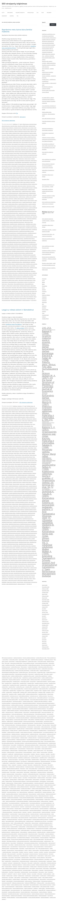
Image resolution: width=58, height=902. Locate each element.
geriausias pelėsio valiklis (12, 699)
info (45, 750)
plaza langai (21, 280)
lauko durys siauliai (6, 187)
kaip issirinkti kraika (32, 770)
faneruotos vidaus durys (9, 149)
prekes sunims (5, 759)
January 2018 (45, 612)
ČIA (17, 113)
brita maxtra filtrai (33, 775)
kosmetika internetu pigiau (7, 795)
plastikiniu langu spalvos (12, 280)
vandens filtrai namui (15, 667)
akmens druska (35, 823)
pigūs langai (27, 222)
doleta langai (16, 142)
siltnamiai (5, 726)
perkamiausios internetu (17, 870)
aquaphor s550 (23, 692)
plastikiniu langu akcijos (25, 549)
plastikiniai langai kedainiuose (28, 242)
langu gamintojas (29, 173)
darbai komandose (48, 347)
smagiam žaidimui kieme (28, 701)
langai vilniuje (28, 169)
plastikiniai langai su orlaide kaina (21, 256)
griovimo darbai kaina (23, 794)
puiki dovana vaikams (17, 701)
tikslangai (34, 293)
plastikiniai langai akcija (15, 229)
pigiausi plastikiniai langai (24, 504)
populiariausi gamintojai (12, 819)
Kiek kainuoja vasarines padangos (14, 741)
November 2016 (45, 623)
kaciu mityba (13, 745)
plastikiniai (28, 226)
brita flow (15, 777)
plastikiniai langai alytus (13, 231)
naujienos (43, 754)
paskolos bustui (52, 743)
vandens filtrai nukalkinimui (21, 661)
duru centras (31, 142)
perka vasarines (14, 810)
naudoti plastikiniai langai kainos (24, 489)
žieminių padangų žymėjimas (29, 657)
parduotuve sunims (25, 803)
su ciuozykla (42, 779)
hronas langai (16, 437)
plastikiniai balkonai (19, 509)
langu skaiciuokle (19, 466)
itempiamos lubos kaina (10, 725)
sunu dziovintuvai (21, 748)
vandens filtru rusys (20, 686)
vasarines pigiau (17, 808)
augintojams (4, 765)
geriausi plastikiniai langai (27, 151)
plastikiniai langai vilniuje (25, 260)
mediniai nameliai (41, 777)
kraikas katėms (33, 772)
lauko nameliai (6, 779)
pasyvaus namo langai (10, 220)
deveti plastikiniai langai (27, 140)
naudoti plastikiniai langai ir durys (24, 206)
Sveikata (44, 311)
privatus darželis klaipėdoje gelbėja (26, 797)
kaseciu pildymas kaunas (14, 790)
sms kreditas (50, 821)
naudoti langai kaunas (27, 202)
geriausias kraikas (10, 774)
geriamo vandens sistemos (14, 679)
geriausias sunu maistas (21, 770)
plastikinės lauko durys (7, 226)
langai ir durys (28, 158)
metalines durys (15, 200)
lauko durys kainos (22, 186)
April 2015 (44, 643)
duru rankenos (21, 144)
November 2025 (45, 587)
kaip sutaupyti (38, 755)
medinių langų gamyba (19, 198)
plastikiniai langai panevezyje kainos (29, 533)
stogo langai (25, 573)
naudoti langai (8, 202)
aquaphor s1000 (6, 688)
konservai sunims (30, 748)
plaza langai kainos (28, 280)
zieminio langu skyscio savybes (20, 719)
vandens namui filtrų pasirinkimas (22, 670)
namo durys (22, 484)
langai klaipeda (17, 162)
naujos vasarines (10, 808)
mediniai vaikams (50, 875)
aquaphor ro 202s (13, 694)
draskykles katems (34, 730)
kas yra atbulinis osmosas (28, 663)
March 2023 (44, 594)
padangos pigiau (23, 737)
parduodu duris (20, 216)
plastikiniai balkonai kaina (12, 227)
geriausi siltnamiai (51, 759)
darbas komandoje (47, 352)
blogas (9, 765)
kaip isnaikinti (4, 786)
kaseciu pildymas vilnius (7, 888)
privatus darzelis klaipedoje (22, 801)
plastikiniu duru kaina (6, 265)
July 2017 (44, 616)
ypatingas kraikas (35, 759)
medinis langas (22, 196)
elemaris (20, 777)
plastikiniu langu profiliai (27, 276)
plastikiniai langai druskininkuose (9, 233)
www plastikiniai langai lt (16, 300)
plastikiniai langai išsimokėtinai (14, 324)
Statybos (20, 406)
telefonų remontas (43, 696)
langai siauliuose (15, 451)
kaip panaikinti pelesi (34, 884)
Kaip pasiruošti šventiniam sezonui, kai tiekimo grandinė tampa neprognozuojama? (48, 45)
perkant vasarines (52, 815)
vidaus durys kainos (9, 296)
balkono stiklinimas (9, 131)
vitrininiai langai (29, 298)
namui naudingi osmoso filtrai (41, 663)
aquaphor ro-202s (29, 690)
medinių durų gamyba (31, 196)
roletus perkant (20, 328)
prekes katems (51, 757)
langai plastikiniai (21, 166)
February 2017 (45, 621)
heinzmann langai (9, 153)
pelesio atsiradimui (28, 819)
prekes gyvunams (10, 752)
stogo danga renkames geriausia (32, 785)
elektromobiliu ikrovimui (43, 743)
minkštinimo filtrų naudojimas (37, 659)
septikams (32, 790)
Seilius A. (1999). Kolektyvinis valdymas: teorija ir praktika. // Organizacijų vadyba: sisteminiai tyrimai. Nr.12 (48, 476)
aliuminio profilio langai (23, 126)
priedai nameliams (47, 873)
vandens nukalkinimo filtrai (47, 677)
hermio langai (16, 153)
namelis (39, 877)
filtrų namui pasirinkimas (46, 665)
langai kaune (11, 162)
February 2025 (45, 588)
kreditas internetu (14, 730)
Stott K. (50, 491)
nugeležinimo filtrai (42, 694)
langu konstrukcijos (24, 178)
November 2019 (45, 605)
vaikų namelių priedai (44, 886)
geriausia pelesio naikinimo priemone (40, 819)
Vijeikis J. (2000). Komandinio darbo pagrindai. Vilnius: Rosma (48, 534)
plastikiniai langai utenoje (13, 260)
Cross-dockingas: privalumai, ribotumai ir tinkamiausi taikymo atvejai (49, 107)
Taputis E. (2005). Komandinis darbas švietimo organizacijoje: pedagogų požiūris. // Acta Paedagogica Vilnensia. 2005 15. (48, 506)
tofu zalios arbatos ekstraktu (8, 743)
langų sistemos (26, 182)
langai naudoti (14, 164)
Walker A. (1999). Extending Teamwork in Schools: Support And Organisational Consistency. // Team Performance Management (49, 562)
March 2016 (44, 628)
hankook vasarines (6, 810)
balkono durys (10, 129)
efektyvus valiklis (20, 785)
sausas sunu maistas (13, 759)
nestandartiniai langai (31, 213)
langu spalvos (9, 184)
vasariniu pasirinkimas (24, 810)
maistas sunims (12, 770)
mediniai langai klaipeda (21, 477)
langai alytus (15, 158)
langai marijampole (16, 446)
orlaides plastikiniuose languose (23, 215)
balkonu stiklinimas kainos (13, 135)
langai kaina (27, 160)
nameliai (54, 777)
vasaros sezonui (43, 815)
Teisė (42, 12)
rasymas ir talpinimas (40, 804)
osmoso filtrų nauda (13, 659)
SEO (37, 12)
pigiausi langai (26, 220)
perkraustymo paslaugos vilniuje (31, 745)
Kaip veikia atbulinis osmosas (48, 118)
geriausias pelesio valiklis (35, 712)
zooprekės (25, 774)
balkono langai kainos (7, 413)
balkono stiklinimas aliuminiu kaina (22, 131)
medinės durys (19, 471)
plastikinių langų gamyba (12, 269)
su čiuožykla (48, 779)
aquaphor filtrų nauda (14, 685)
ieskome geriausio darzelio (7, 723)
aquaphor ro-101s (36, 686)
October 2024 (45, 592)
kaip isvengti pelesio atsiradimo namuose (39, 699)
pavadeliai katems (35, 757)
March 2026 (44, 585)
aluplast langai (32, 126)
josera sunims (44, 746)
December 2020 (45, 599)
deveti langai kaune (17, 140)
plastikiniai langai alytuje (21, 513)
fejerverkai (30, 765)
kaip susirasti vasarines (23, 817)
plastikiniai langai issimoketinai (26, 235)
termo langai (27, 291)
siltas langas (19, 287)
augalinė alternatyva (18, 754)
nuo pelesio (53, 799)
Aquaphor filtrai (45, 179)
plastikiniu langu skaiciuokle (20, 562)
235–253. (47, 327)
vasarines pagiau (13, 814)
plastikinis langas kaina (20, 264)
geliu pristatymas (32, 794)
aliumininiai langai (6, 126)
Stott (44, 491)
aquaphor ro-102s (45, 686)
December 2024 (45, 590)
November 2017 (45, 614)
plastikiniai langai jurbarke (31, 236)
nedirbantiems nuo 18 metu (40, 821)
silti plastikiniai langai (32, 287)
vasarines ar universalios (29, 804)
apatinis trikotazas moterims (32, 795)
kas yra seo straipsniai (46, 712)
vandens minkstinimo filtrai (31, 694)
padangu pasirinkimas (21, 739)
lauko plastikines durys (16, 187)
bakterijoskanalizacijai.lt (44, 795)
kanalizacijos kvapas (29, 766)
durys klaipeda (20, 146)
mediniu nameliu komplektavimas (39, 788)
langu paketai (21, 180)
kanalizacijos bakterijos (40, 766)
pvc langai (30, 282)
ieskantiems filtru (37, 765)
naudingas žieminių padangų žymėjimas (37, 708)
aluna (39, 775)
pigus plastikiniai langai (24, 506)
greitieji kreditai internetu (43, 826)
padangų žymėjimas (18, 657)
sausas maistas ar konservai (26, 732)
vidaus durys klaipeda (28, 296)
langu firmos (29, 171)
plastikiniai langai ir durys (18, 517)
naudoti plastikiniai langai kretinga (16, 493)
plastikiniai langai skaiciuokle (29, 255)
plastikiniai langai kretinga (12, 246)
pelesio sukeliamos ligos (20, 821)
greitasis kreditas (29, 728)
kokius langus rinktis (18, 157)
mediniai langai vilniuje (24, 478)
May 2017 (44, 618)
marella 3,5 (10, 873)
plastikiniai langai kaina (7, 238)
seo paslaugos (46, 490)
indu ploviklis (4, 892)
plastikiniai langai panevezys (18, 251)
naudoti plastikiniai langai (10, 206)
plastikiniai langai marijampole (27, 529)
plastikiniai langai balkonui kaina (26, 231)
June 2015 (44, 639)
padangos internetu (16, 734)
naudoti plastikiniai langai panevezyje (14, 211)
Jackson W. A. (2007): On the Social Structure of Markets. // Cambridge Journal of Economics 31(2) (49, 384)
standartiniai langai (27, 289)
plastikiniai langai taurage (22, 540)
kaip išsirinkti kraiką (48, 870)
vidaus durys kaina (28, 578)
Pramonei (44, 300)
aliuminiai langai (32, 124)
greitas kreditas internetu (46, 728)
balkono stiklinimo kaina (14, 133)
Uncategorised (45, 315)
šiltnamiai (48, 768)
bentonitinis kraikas (23, 750)
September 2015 (45, 634)
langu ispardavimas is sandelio (15, 177)
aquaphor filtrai (16, 681)
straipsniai (14, 765)
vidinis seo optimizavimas (29, 714)
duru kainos (8, 144)
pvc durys (25, 282)
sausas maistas (19, 772)
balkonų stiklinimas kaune (25, 135)
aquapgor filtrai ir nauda (33, 685)
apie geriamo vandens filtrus (16, 663)
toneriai (48, 788)
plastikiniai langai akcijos (26, 229)
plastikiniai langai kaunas (25, 240)
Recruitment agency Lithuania (19, 781)
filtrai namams (24, 667)
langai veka (22, 169)
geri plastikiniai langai (9, 151)
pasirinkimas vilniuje (48, 721)
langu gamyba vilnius (21, 175)
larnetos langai (18, 468)
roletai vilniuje (26, 567)
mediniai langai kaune (23, 193)
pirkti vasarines (52, 810)
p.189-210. (47, 419)
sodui (27, 768)
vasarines (22, 806)
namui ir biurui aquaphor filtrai (16, 688)
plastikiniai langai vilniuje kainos (26, 544)
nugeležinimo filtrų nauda (28, 676)
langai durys (21, 158)
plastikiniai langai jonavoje (19, 236)
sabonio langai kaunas (25, 285)
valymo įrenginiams (25, 790)
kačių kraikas (26, 772)
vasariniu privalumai (46, 812)
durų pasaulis (15, 144)
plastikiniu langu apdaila (13, 267)
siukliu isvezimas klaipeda (33, 879)
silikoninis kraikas (14, 750)
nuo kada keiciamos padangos (44, 737)
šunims (34, 752)
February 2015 (45, 647)
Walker (45, 549)
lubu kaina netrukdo (38, 723)
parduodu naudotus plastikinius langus (17, 218)
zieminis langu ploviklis (32, 736)
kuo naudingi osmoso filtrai (21, 665)
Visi (17, 16)
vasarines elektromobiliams (35, 810)
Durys (43, 287)
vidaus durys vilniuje (14, 298)
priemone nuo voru (14, 696)
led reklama (53, 761)
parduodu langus (28, 216)
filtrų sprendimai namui (22, 668)
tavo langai (21, 291)
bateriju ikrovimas (23, 792)
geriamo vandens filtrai (32, 692)
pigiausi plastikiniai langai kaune (17, 222)
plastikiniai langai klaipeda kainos (21, 244)
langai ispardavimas (11, 160)
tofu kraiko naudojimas (44, 850)
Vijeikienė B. (48, 524)
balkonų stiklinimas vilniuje (11, 418)
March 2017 (44, 619)
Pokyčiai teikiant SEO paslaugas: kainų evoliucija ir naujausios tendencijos (48, 50)
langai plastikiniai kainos (30, 166)
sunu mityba (31, 755)
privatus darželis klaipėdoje (16, 799)
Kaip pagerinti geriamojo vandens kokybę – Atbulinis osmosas (48, 220)
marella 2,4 (49, 775)
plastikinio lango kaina (26, 546)
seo (18, 792)
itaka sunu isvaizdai (23, 755)
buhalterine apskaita (18, 721)
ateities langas (8, 411)
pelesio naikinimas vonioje (49, 785)
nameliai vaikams (13, 779)
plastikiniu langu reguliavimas (8, 278)
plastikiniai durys (22, 227)
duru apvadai (25, 142)
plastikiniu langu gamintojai (25, 551)
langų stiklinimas (16, 184)
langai (33, 157)
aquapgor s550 (53, 686)
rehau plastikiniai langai (19, 284)
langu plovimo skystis (42, 736)
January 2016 (45, 632)
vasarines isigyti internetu (45, 814)
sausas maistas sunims (38, 750)
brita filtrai (11, 872)
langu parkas (27, 180)
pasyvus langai (19, 220)
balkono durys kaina (18, 129)
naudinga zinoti (52, 808)
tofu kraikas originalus (19, 743)
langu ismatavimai (30, 175)
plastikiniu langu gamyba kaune (26, 269)
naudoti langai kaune (23, 486)
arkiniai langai (24, 128)
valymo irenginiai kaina (10, 801)
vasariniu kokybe (25, 808)
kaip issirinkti (4, 761)
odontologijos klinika (51, 745)
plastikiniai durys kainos (31, 227)
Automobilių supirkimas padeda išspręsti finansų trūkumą (47, 191)
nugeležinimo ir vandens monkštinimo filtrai (31, 677)
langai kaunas (5, 162)
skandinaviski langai (6, 289)
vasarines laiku (28, 806)
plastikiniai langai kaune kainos (15, 242)
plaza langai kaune (12, 282)
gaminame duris (24, 149)
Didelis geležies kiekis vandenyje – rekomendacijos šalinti (48, 113)
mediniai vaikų (21, 875)
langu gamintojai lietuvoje (18, 173)
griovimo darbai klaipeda (19, 881)
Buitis (43, 284)
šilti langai (24, 287)
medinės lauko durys (9, 189)
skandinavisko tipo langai (17, 289)
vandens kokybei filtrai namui (8, 670)
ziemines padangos (15, 737)
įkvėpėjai (46, 575)
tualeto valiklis (38, 790)
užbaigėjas (47, 522)
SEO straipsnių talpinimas (14, 3)
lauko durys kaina (13, 186)
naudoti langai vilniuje (13, 204)
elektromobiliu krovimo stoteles (36, 841)
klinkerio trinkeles (18, 783)
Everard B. (47, 355)
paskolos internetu (12, 728)
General (12, 16)
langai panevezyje (22, 164)
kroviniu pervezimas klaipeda (32, 781)
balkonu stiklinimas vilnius (30, 137)
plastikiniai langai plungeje (8, 253)
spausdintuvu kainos (46, 790)
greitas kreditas (37, 728)
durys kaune (14, 146)
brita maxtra (41, 872)
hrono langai (6, 155)
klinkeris (41, 785)
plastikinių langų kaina (23, 555)
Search (43, 22)
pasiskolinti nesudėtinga (38, 824)
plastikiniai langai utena (24, 542)
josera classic (26, 712)
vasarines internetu (6, 806)
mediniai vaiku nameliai (15, 788)
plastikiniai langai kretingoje (25, 246)
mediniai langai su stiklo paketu (25, 195)
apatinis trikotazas (41, 794)
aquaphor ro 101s (50, 692)
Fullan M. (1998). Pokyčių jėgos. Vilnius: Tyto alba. (49, 362)
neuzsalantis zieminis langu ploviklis (18, 736)
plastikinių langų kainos (12, 273)
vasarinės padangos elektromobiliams (20, 708)
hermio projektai (23, 153)
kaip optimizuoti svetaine (40, 714)
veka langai (17, 295)
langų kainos (31, 177)
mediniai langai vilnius (13, 196)
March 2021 (44, 598)
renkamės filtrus (19, 763)
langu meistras (5, 180)
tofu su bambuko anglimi (49, 741)
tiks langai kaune (19, 293)
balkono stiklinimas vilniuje (8, 415)
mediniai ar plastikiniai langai (21, 189)
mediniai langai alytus (16, 191)
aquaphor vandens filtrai (7, 681)
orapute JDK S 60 (38, 792)
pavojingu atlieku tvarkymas (12, 794)
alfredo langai (26, 124)
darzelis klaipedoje (6, 895)
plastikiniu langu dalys (24, 267)
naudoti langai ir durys (17, 202)
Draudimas (10, 12)
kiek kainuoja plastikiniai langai (30, 155)
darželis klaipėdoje (39, 797)
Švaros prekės (45, 309)
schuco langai (8, 287)
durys (26, 144)
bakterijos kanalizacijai (31, 716)
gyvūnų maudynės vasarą (23, 868)
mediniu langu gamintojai (7, 198)
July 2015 (44, 637)
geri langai (18, 433)
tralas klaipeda (43, 781)
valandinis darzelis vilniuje (28, 746)
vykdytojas (47, 546)
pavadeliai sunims (43, 757)
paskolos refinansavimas (24, 730)
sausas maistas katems (46, 748)
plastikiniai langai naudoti (10, 249)
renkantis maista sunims (7, 824)
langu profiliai (5, 182)
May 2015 (44, 641)
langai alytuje (9, 158)
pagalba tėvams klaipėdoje (12, 797)
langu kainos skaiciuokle (23, 460)
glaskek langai (18, 435)
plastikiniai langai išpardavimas (12, 235)
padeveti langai (20, 498)
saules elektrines (47, 459)
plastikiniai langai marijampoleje (18, 247)
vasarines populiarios (43, 808)
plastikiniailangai (26, 262)
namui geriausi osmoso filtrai (21, 674)
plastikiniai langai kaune (25, 524)
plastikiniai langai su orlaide (8, 256)
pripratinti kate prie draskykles (42, 828)
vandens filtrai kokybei (32, 667)
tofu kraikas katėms (32, 777)
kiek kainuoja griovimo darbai (42, 786)
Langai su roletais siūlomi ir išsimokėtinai (18, 310)
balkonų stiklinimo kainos (7, 138)
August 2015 (45, 636)
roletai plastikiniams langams (16, 567)
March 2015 (44, 645)
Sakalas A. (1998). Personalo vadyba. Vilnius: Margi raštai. (49, 451)
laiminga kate (30, 726)
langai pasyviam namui (22, 448)
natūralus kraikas (24, 872)
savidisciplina (48, 464)
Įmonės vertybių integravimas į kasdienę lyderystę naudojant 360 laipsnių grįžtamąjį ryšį (49, 39)
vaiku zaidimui (31, 719)
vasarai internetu (6, 817)
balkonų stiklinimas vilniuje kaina (16, 137)
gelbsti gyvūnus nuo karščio (42, 770)
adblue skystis (10, 721)
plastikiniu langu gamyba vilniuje (9, 271)
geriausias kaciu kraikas (16, 703)
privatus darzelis (17, 723)
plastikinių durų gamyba (31, 264)
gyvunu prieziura (19, 752)
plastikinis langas (11, 264)
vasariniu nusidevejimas (25, 815)
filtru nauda (50, 765)
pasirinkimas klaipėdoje (49, 797)
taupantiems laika (45, 806)
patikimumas (31, 792)
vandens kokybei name (44, 670)
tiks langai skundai (27, 293)
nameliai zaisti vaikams (26, 788)
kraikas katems (42, 774)
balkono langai (26, 129)
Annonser (4, 16)
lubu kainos (39, 725)
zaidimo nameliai (19, 886)
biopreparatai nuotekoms (28, 783)
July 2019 (44, 608)
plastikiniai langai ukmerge (26, 258)
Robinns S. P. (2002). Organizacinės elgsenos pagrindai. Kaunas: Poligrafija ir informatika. (49, 435)
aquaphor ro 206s (21, 694)
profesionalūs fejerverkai (33, 774)
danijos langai (11, 422)
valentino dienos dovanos (19, 795)
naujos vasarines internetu (23, 814)
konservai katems (5, 750)
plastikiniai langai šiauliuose (21, 536)
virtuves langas (22, 298)
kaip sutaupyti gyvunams (43, 848)
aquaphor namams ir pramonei (41, 683)
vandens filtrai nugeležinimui (41, 676)
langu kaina (24, 177)
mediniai (15, 875)
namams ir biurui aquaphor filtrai (31, 688)
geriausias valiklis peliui (25, 710)
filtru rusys (4, 775)
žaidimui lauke (21, 779)
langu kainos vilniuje (14, 178)
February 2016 (45, 630)
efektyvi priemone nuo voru (36, 710)
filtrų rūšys (27, 659)
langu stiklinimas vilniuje (25, 184)
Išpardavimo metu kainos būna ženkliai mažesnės (17, 30)
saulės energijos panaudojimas (47, 462)
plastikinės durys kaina (31, 224)
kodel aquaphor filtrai (43, 688)
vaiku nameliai (36, 779)
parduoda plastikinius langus (10, 216)
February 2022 (45, 596)
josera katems (38, 746)
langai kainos (34, 160)
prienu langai (20, 282)
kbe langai (20, 155)
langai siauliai (27, 167)
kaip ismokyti (28, 759)
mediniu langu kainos (6, 200)
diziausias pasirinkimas (7, 812)
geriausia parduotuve (43, 853)
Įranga (43, 293)
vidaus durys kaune (18, 296)
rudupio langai (9, 285)
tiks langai (27, 575)
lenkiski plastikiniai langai (27, 187)
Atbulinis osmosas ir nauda (48, 206)
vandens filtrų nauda (32, 661)
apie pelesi (20, 819)
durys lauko (6, 147)
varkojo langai (11, 295)
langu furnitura (18, 455)
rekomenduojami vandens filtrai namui (10, 672)
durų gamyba (15, 426)
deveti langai (9, 140)
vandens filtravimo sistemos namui (9, 668)
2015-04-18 (22, 117)
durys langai (16, 429)
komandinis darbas (48, 396)
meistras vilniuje (42, 745)
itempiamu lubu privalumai (27, 723)
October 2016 (45, 625)
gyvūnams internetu (42, 772)
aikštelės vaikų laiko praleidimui (41, 701)
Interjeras (44, 291)
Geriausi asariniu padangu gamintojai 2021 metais (32, 741)
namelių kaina (28, 875)
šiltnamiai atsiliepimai (45, 761)
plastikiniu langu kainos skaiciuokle (20, 275)
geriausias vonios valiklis (11, 706)
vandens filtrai (5, 679)
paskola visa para (30, 821)
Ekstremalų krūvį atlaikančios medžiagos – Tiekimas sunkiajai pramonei (49, 258)
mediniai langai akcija (6, 191)
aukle (4, 801)
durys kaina (17, 428)
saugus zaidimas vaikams (42, 716)
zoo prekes (25, 777)
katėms (38, 752)
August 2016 (45, 627)
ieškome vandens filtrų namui (34, 668)
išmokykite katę (20, 745)
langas (5, 171)
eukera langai (23, 147)
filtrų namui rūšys (32, 672)
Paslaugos (44, 298)
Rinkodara (44, 302)
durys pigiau (12, 147)
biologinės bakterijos (20, 766)
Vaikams (44, 317)
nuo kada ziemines (11, 717)
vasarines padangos (6, 737)
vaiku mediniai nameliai (47, 877)
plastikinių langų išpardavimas (23, 271)
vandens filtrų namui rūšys (47, 668)
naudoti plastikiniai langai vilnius (11, 213)
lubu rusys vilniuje (46, 725)
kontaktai (33, 754)
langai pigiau (14, 166)
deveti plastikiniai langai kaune (17, 424)
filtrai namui (31, 674)
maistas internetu (38, 763)
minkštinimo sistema (48, 659)
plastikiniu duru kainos (17, 265)
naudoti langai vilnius (23, 204)
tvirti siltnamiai (24, 761)
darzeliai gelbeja (39, 721)
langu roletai (20, 182)
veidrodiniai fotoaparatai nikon (45, 823)
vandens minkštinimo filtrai (16, 676)
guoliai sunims (6, 748)
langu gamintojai (8, 173)
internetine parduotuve (12, 757)
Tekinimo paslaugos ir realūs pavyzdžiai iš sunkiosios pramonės (48, 197)
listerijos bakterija (9, 719)
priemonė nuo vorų (34, 696)
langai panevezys (30, 164)
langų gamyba (18, 457)
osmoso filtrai (5, 659)
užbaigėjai (47, 520)
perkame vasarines (42, 817)
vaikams (12, 716)
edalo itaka (16, 755)
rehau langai (10, 284)
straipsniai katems (22, 726)
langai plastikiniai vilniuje (18, 167)
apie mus (38, 754)
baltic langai (16, 138)
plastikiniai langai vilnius (16, 262)
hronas (29, 153)
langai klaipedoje (25, 162)
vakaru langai (5, 295)
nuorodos (48, 754)
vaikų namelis (49, 777)
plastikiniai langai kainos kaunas (20, 522)
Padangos (44, 297)
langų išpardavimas (22, 458)
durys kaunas (8, 146)
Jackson (46, 373)
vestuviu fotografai (6, 890)
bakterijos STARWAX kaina (10, 785)
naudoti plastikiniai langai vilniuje (14, 495)
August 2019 (45, 607)
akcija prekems (43, 759)
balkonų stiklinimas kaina (7, 417)
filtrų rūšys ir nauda (48, 674)
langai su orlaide (15, 169)
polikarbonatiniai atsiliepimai (34, 761)
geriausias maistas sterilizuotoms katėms (45, 703)
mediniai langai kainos (23, 475)
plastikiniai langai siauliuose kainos (14, 255)
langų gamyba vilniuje (11, 175)
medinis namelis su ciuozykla (13, 732)
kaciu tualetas (38, 748)
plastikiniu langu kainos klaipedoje (25, 556)
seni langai (13, 287)
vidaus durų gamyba (25, 295)
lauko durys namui (31, 186)
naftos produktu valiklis (19, 823)
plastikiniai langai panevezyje (22, 249)
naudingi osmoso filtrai (10, 665)
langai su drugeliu (8, 169)
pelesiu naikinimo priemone (23, 786)
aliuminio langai (13, 126)
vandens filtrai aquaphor (42, 681)
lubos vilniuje (53, 725)
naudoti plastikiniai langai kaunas (20, 207)
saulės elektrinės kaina (48, 460)
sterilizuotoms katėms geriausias (31, 705)
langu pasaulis (33, 180)
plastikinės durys (21, 224)
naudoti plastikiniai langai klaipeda (15, 209)
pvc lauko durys (21, 566)
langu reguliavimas (12, 182)
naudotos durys (22, 213)
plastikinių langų (26, 265)
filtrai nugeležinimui (51, 657)
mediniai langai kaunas (13, 193)
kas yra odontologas (24, 775)
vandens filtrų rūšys (41, 672)
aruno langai (31, 128)
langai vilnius (16, 453)
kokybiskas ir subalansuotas (24, 757)
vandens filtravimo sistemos (34, 665)
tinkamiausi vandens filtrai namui (45, 667)
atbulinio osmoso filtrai (35, 679)
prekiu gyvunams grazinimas (31, 743)
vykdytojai (47, 544)
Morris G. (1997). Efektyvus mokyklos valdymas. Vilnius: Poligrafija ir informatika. (48, 410)
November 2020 (45, 601)
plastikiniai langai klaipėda (7, 244)
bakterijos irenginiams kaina (18, 883)
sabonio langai (16, 285)
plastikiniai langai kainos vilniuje (13, 240)
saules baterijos (46, 458)
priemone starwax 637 (39, 783)
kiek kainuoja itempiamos (21, 725)
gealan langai (31, 149)
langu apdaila (16, 171)
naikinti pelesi (32, 786)
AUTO (3, 12)
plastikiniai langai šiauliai (19, 253)
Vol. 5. (45, 542)
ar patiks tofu (10, 754)
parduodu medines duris (23, 500)
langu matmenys (33, 178)
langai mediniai (7, 164)
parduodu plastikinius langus (21, 502)
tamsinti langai (15, 291)
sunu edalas (19, 746)
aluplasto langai (17, 128)
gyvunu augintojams (27, 752)
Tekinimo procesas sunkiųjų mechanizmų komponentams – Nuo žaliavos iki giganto (49, 139)
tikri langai (32, 291)
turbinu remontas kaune (13, 726)
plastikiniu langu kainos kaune (25, 273)
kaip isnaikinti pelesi (10, 821)
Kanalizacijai (30, 12)
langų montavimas (13, 180)
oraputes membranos (47, 792)
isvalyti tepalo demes (37, 732)
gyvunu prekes (37, 726)
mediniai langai (31, 189)
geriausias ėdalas (46, 763)
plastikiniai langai (5, 229)
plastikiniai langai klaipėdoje (23, 527)
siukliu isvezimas (9, 783)
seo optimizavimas (45, 488)
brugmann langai (30, 138)
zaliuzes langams (26, 300)
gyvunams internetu (46, 755)
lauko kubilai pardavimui (24, 696)
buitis (8, 716)
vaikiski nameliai (28, 779)
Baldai (43, 282)
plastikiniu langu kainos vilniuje (25, 558)
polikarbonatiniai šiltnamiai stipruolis (38, 717)
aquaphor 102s (5, 694)
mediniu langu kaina (28, 198)
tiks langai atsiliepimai (10, 293)
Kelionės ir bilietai (20, 12)
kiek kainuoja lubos (32, 725)
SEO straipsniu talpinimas (7, 657)
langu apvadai (22, 171)
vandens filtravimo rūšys (41, 657)
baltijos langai (22, 138)
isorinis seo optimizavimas (17, 714)
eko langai (17, 147)
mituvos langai (30, 200)
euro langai (29, 147)
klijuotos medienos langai (7, 157)
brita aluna (43, 775)
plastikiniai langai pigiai (30, 251)
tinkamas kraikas (50, 774)
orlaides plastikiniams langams (8, 215)
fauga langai (17, 149)
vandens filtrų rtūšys (34, 670)
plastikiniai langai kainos (18, 238)
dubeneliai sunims (13, 748)
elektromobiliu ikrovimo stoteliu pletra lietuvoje (28, 706)
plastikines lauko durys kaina (19, 226)
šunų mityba (12, 772)
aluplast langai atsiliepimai (8, 128)
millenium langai (23, 200)
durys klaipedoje (28, 146)
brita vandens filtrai (33, 768)
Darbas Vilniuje (9, 781)
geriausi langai (18, 151)
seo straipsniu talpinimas (46, 679)
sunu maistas (13, 746)
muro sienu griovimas (11, 792)
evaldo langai (17, 431)
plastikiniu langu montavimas (15, 276)
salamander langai (23, 569)
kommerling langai (27, 157)
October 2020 (45, 603)
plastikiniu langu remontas (21, 278)
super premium (6, 746)
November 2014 (45, 648)
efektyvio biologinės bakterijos (13, 768)
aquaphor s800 (28, 686)
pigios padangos (42, 734)
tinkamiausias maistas (29, 763)
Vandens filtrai (45, 318)
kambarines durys (14, 155)
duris (20, 142)
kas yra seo (50, 696)
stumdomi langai (7, 291)
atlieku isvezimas (44, 801)
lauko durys (6, 186)
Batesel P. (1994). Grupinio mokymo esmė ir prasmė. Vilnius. (47, 338)
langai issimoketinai (20, 160)
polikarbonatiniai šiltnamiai (14, 761)
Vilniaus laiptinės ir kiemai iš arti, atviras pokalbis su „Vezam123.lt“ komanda (48, 165)
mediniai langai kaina (26, 191)
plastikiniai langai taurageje (13, 258)
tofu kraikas (30, 750)
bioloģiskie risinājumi (39, 719)
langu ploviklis (50, 736)
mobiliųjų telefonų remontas (17, 705)
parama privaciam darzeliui (29, 721)
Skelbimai (49, 12)
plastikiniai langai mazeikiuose (23, 531)
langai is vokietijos (17, 442)
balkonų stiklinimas (24, 133)
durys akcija (31, 144)
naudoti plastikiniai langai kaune (20, 491)
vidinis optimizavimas (45, 726)
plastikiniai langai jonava (7, 236)
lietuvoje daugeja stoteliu (44, 706)
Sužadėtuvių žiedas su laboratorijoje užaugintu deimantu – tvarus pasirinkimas (49, 252)
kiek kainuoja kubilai (43, 705)
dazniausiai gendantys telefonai (29, 703)
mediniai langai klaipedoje (12, 195)
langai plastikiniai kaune (7, 167)
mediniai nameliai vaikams (34, 801)
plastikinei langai (13, 224)
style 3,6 (10, 777)
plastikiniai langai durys (22, 233)
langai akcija (19, 440)
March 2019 (44, 610)
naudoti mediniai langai (19, 487)
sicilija (12, 823)
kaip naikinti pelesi (12, 786)
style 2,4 (6, 777)
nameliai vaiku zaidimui (7, 879)
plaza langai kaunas (22, 564)
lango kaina (10, 171)
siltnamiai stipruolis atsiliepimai (22, 717)
